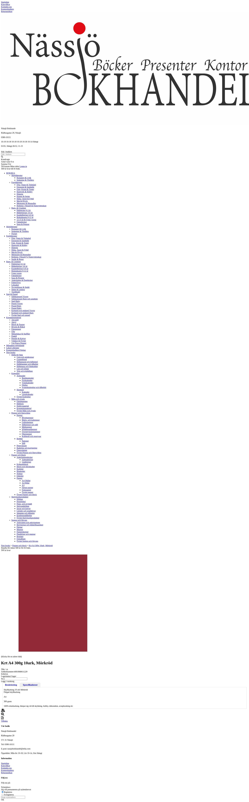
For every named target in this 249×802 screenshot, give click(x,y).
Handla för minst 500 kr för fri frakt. (16, 549)
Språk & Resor (17, 259)
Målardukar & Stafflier (20, 334)
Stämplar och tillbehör (26, 513)
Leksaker (15, 285)
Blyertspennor (27, 418)
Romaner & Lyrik (24, 178)
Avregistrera (9, 795)
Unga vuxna (16, 273)
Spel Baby (15, 301)
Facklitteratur (16, 182)
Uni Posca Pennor (18, 343)
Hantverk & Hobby (25, 192)
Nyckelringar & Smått (20, 287)
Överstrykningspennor (31, 432)
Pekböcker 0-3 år (24, 210)
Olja (13, 331)
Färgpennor (16, 329)
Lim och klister (23, 369)
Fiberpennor (27, 434)
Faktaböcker (22, 222)
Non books (10, 352)
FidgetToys (16, 282)
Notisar (20, 474)
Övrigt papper (27, 492)
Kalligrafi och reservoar (31, 436)
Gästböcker (26, 462)
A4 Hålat (25, 483)
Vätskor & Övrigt (18, 341)
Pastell (14, 336)
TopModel (15, 292)
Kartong (20, 469)
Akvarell (15, 320)
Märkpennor (27, 427)
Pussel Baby (16, 308)
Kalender (25, 392)
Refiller (20, 439)
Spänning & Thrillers (25, 180)
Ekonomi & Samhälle (25, 187)
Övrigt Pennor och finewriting (29, 453)
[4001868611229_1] (53, 603)
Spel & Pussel (12, 294)
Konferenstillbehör (24, 515)
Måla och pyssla (18, 399)
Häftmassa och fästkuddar (27, 366)
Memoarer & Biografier (26, 203)
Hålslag (20, 499)
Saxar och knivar (23, 508)
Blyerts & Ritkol (18, 327)
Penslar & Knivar (18, 338)
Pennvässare (22, 446)
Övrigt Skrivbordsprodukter (28, 518)
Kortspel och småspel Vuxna (23, 310)
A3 (23, 485)
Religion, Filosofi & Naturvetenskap (31, 206)
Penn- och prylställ (24, 504)
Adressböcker (27, 460)
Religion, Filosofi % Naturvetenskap (26, 257)
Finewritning (22, 450)
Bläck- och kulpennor (31, 420)
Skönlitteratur (16, 175)
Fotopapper (26, 490)
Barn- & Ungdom (18, 208)
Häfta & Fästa (17, 355)
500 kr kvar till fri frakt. (10, 169)
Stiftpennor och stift (30, 425)
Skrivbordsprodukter (19, 497)
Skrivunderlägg (23, 506)
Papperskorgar (22, 532)
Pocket (14, 234)
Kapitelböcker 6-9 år (25, 215)
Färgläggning (22, 401)
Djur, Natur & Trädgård (26, 185)
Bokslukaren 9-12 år (25, 217)
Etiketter (20, 476)
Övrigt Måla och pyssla (26, 411)
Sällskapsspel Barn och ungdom (24, 299)
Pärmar (19, 527)
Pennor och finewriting (20, 413)
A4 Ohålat (26, 480)
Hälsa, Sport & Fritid (25, 199)
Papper (19, 478)
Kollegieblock (22, 464)
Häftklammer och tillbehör (27, 364)
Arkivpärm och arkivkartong (28, 522)
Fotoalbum (21, 539)
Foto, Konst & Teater (25, 189)
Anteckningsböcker (25, 457)
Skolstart (20, 390)
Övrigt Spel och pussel (20, 315)
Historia (20, 194)
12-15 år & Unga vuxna (26, 220)
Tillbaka (4, 721)
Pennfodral (21, 501)
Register (20, 536)
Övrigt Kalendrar (24, 397)
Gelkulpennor (27, 422)
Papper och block (18, 455)
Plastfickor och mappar (26, 534)
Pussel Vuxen (17, 303)
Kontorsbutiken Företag (16, 350)
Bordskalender (28, 378)
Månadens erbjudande (15, 345)
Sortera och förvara (19, 520)
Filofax (25, 385)
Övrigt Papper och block (27, 494)
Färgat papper (27, 487)
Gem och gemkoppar (25, 357)
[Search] (2, 157)
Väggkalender (27, 383)
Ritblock (20, 404)
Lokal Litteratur (12, 348)
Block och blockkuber (26, 467)
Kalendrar (15, 373)
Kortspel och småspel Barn (22, 313)
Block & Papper (18, 324)
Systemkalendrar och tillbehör (34, 387)
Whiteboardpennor (29, 429)
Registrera (8, 792)
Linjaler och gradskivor (26, 511)
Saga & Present (23, 224)
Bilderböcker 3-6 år (25, 213)
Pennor (19, 415)
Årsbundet (21, 376)
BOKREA (10, 173)
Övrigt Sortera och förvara (27, 541)
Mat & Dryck (22, 201)
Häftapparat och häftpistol (27, 362)
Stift (23, 443)
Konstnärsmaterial (13, 317)
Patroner (25, 441)
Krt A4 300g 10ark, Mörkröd (41, 545)
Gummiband (22, 359)
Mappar (20, 529)
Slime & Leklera (18, 289)
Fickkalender (27, 380)
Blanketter (21, 471)
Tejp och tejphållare (25, 371)
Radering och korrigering (27, 448)
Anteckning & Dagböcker (22, 280)
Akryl (13, 322)
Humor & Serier (23, 196)
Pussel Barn (16, 306)
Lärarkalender (27, 394)
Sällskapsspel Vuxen (19, 296)
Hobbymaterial (23, 406)
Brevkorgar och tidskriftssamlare (30, 525)
